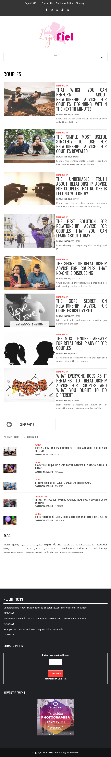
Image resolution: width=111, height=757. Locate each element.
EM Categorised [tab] (30, 437)
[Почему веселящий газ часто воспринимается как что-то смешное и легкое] (9, 468)
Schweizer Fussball (9, 553)
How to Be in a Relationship (85, 545)
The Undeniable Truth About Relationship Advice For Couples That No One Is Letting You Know (81, 186)
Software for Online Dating (34, 553)
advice (6, 544)
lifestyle (7, 548)
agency (15, 544)
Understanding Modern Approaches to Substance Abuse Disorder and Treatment (71, 449)
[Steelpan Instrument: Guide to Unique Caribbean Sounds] (9, 485)
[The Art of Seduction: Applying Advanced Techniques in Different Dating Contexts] (9, 502)
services (20, 552)
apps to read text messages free (32, 545)
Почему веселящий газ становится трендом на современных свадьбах (71, 517)
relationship (100, 548)
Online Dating (41, 496)
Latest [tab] (17, 437)
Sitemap (80, 3)
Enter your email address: (55, 666)
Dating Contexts (69, 545)
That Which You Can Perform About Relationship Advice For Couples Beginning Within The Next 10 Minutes (81, 99)
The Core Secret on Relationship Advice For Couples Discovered (81, 306)
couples (47, 544)
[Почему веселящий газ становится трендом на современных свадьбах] (9, 520)
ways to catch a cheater (75, 553)
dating (57, 544)
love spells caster (18, 549)
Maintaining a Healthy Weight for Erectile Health (42, 549)
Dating (38, 445)
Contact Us (47, 3)
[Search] (102, 57)
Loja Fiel (62, 678)
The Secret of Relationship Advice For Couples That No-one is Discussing (81, 268)
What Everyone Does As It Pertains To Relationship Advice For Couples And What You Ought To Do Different (81, 385)
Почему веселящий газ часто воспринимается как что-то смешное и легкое (71, 467)
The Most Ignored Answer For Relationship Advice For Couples (81, 343)
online (80, 548)
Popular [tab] (7, 437)
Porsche (88, 549)
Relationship (62, 86)
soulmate (48, 552)
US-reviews (63, 553)
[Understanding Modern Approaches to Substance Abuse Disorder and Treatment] (9, 451)
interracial (101, 544)
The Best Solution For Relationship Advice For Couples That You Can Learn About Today (81, 228)
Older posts (27, 424)
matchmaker (67, 548)
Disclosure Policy (64, 3)
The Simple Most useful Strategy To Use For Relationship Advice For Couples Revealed (81, 143)
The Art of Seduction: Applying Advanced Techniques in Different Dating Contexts (71, 501)
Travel (57, 553)
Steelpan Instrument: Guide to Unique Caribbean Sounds (63, 482)
